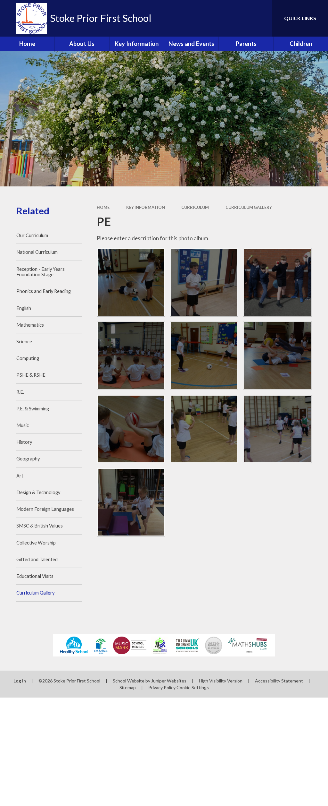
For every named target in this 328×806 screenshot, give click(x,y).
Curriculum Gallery (249, 207)
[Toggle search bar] (262, 18)
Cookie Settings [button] (192, 687)
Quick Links (300, 18)
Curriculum (195, 207)
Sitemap (127, 687)
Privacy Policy (162, 687)
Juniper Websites (168, 680)
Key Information (145, 207)
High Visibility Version (220, 680)
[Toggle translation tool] (241, 18)
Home (103, 207)
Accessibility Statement (279, 680)
